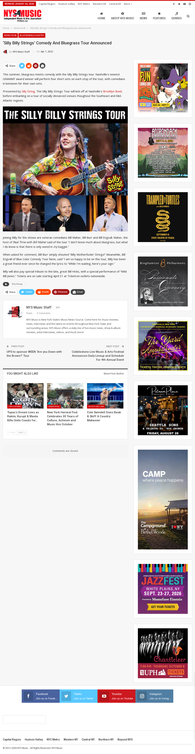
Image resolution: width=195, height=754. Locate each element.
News (143, 18)
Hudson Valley (66, 4)
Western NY (99, 4)
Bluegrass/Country (32, 35)
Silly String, (29, 91)
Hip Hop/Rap (15, 406)
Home (101, 18)
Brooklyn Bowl (112, 91)
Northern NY (106, 739)
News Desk (10, 35)
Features (159, 18)
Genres (176, 18)
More (127, 4)
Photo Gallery (96, 406)
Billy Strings (17, 284)
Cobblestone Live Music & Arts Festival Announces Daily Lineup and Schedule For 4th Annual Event (98, 355)
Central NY (115, 4)
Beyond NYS (125, 739)
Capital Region (47, 4)
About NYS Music (122, 18)
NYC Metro (84, 4)
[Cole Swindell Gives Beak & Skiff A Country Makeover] (105, 396)
